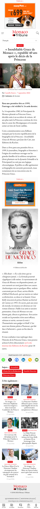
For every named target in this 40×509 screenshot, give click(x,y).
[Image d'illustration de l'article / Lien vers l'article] (29, 422)
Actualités (14, 367)
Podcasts (36, 507)
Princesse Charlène (29, 399)
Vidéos (28, 507)
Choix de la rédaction (12, 371)
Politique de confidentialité (20, 501)
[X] (10, 360)
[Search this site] (37, 33)
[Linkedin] (23, 360)
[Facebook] (16, 360)
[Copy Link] (30, 360)
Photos (10, 397)
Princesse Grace (9, 375)
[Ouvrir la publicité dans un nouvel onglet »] (20, 15)
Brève (20, 45)
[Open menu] (2, 32)
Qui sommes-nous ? (12, 498)
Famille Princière (30, 371)
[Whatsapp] (3, 360)
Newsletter (20, 507)
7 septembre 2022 (23, 93)
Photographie (32, 430)
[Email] (36, 360)
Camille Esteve (10, 93)
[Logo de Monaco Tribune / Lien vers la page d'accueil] (20, 33)
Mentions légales (28, 498)
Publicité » (20, 179)
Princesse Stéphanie (10, 399)
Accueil (4, 507)
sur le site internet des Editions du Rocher (17, 344)
